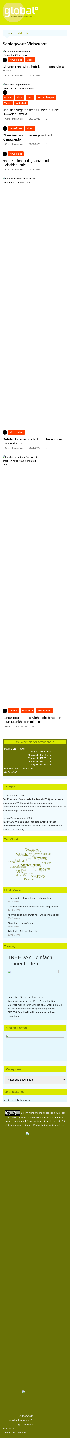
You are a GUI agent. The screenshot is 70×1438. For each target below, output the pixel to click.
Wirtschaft (21, 103)
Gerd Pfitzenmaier (14, 75)
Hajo (7, 726)
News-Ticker (16, 60)
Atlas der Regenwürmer (20, 923)
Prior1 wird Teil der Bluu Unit (23, 931)
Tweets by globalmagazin (16, 1100)
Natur (30, 97)
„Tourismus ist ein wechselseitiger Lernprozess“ (33, 906)
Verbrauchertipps (46, 97)
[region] (35, 1044)
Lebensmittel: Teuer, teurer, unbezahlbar (29, 898)
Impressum (9, 1428)
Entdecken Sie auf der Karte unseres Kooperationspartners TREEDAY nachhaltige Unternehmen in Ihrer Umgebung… (32, 1001)
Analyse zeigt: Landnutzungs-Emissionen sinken (33, 914)
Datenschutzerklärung (15, 1432)
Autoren (8, 97)
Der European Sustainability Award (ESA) (27, 799)
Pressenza (27, 710)
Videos (30, 60)
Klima (19, 97)
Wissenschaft (16, 432)
